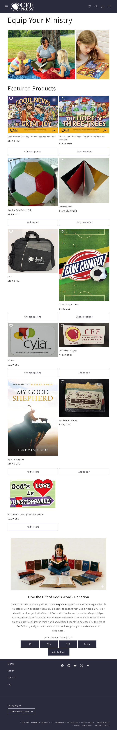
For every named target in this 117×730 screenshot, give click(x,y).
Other (87, 644)
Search (11, 670)
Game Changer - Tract (69, 304)
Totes (10, 277)
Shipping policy (103, 722)
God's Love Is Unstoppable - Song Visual (26, 514)
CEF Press (30, 722)
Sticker (11, 360)
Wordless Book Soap (68, 420)
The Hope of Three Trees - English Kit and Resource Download (82, 138)
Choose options (32, 151)
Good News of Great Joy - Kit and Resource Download (32, 137)
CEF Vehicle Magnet (68, 351)
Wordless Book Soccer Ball (19, 210)
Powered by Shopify (42, 722)
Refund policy (72, 722)
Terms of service (87, 722)
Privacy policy (58, 722)
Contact (11, 677)
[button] (6, 6)
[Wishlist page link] (89, 6)
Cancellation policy (101, 725)
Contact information (82, 725)
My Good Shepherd (16, 459)
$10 (49, 644)
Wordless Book (65, 206)
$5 (30, 644)
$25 (68, 644)
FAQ (9, 684)
